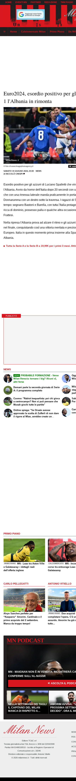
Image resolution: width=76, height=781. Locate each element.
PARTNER (36, 2)
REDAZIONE (50, 2)
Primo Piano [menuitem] (57, 31)
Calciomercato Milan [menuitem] (33, 31)
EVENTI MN (21, 2)
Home (8, 2)
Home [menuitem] (13, 31)
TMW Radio (67, 2)
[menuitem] (4, 31)
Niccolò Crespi (14, 174)
